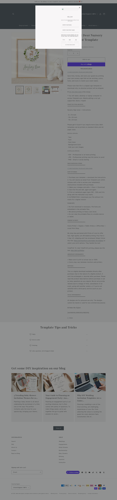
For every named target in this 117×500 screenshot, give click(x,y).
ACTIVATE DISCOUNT (70, 44)
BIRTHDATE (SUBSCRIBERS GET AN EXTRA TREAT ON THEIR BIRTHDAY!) (69, 35)
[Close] (80, 7)
